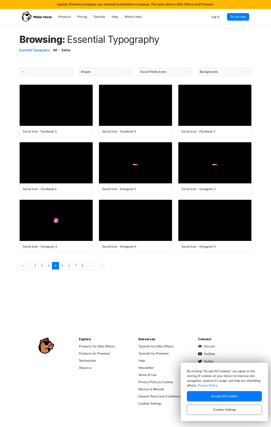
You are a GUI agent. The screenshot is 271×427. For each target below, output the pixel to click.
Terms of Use (147, 375)
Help (115, 16)
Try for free (238, 16)
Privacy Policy (207, 385)
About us (85, 367)
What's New (133, 16)
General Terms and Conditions (159, 396)
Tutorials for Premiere (153, 353)
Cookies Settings (149, 403)
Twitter (209, 361)
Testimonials (87, 360)
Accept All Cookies (224, 396)
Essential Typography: (34, 50)
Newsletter (146, 367)
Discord (209, 346)
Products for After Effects (97, 346)
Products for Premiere (94, 353)
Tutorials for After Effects (156, 346)
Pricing (82, 16)
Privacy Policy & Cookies (155, 382)
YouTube (209, 354)
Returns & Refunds (151, 389)
